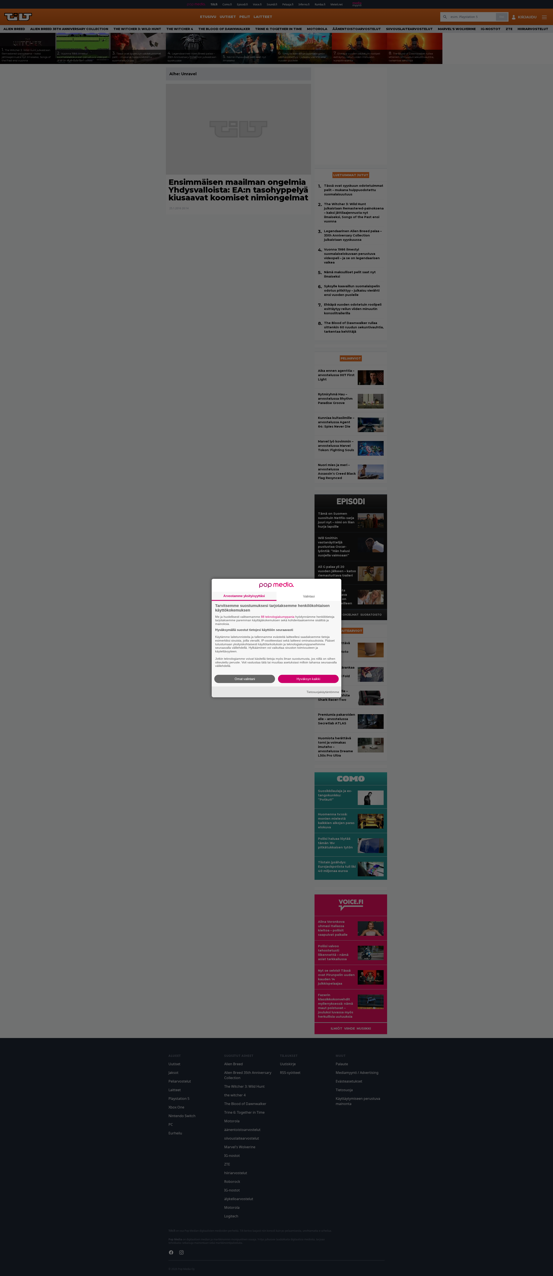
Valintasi (309, 596)
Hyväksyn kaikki (308, 679)
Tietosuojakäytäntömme (323, 691)
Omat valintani (245, 679)
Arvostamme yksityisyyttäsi (244, 595)
